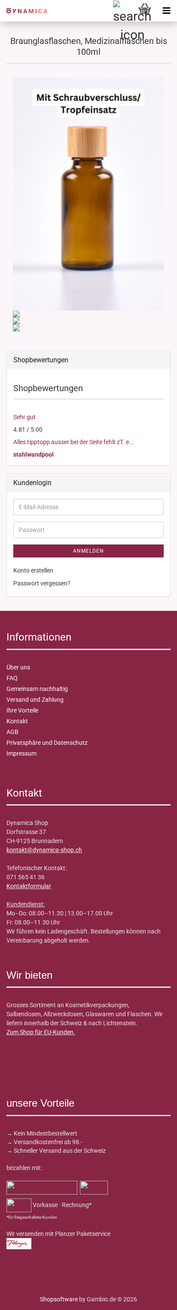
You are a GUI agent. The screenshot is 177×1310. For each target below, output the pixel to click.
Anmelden (88, 551)
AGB (12, 731)
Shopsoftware (59, 1299)
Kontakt (17, 721)
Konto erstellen (33, 570)
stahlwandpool (33, 454)
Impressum (21, 753)
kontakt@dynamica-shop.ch (44, 849)
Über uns (18, 667)
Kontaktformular (28, 886)
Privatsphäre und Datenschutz (47, 742)
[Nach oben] (24, 1297)
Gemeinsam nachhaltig (37, 688)
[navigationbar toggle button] (166, 11)
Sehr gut (24, 417)
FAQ (12, 678)
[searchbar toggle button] (123, 11)
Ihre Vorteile (22, 710)
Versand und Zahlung (35, 699)
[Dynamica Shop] (23, 11)
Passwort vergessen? (41, 583)
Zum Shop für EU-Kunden (39, 1032)
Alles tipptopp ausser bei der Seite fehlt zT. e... (73, 442)
